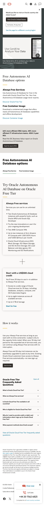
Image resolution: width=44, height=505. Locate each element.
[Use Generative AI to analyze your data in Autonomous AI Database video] (22, 48)
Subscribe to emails (9, 491)
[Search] (26, 4)
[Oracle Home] (9, 4)
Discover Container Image (13, 118)
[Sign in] (35, 4)
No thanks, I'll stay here (14, 25)
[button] (4, 4)
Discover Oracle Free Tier (12, 102)
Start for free (11, 306)
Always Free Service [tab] (9, 171)
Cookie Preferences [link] (8, 488)
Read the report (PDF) (10, 146)
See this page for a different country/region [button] (21, 30)
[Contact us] (40, 4)
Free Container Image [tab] (26, 171)
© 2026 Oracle (7, 484)
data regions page (8, 453)
